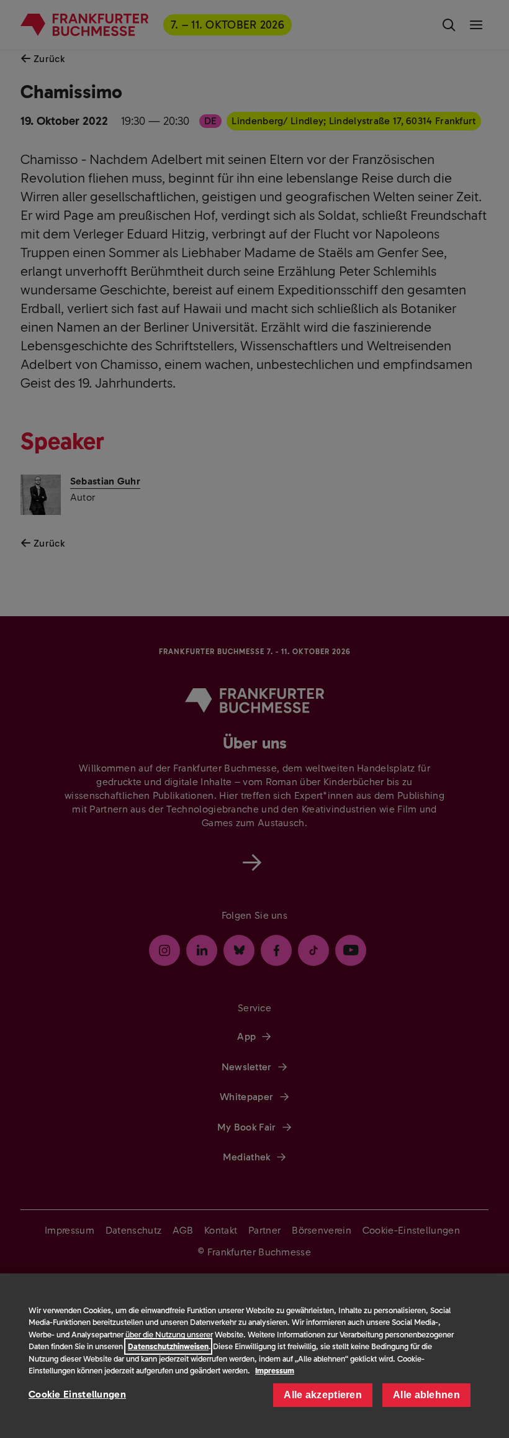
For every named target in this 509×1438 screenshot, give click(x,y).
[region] (254, 1355)
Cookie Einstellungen (77, 1394)
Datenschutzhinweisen (168, 1346)
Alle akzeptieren (323, 1395)
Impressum (274, 1370)
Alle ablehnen (426, 1395)
